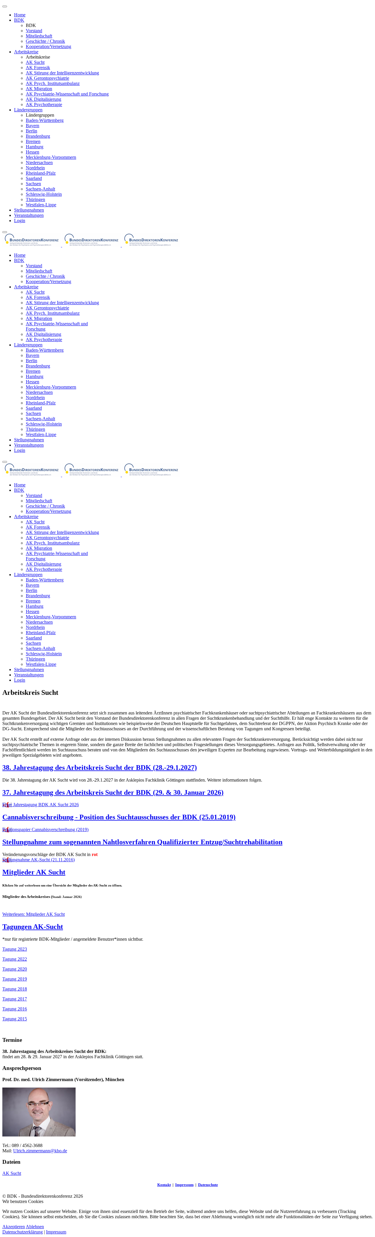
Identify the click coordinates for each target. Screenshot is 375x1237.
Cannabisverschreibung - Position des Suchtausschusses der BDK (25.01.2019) (119, 817)
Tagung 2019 (14, 978)
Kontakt (164, 1184)
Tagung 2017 (14, 998)
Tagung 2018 (14, 988)
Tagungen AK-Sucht (32, 926)
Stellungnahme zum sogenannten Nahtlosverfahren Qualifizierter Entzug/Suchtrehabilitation (142, 842)
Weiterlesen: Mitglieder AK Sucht (33, 914)
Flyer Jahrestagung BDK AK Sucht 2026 (40, 804)
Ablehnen (35, 1226)
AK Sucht (11, 1173)
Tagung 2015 (14, 1018)
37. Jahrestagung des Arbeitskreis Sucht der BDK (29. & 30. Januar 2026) (113, 792)
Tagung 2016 (14, 1008)
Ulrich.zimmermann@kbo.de (40, 1150)
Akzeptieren (13, 1226)
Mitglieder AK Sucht (33, 872)
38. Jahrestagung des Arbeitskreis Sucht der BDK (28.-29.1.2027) (99, 767)
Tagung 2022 (14, 959)
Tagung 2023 (14, 949)
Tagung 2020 (14, 969)
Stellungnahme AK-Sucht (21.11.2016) (38, 859)
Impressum (184, 1184)
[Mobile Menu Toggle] (4, 6)
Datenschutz (208, 1184)
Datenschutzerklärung (22, 1231)
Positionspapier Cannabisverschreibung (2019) (45, 829)
